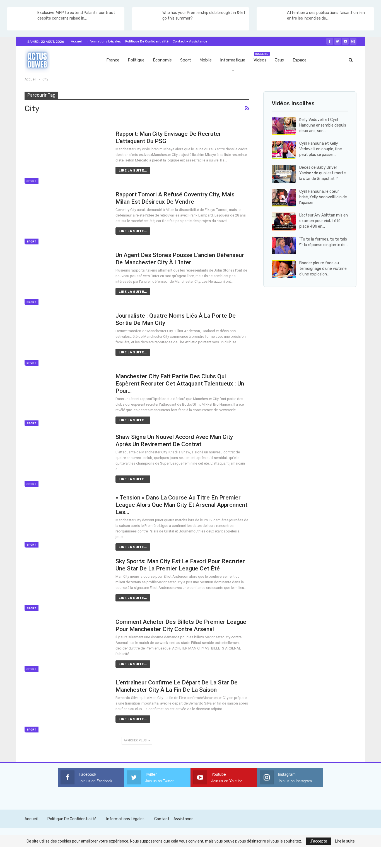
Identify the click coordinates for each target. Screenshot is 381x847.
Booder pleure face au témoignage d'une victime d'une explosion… (323, 269)
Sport (185, 60)
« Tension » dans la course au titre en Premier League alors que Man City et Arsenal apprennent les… (181, 504)
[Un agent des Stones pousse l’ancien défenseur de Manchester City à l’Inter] (66, 278)
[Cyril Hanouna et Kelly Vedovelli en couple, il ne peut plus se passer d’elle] (284, 150)
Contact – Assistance (190, 41)
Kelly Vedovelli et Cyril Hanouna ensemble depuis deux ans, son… (322, 125)
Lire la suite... (133, 170)
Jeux (279, 60)
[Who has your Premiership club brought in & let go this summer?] (147, 19)
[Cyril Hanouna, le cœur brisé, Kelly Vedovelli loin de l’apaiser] (284, 198)
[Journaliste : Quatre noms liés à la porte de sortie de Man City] (66, 339)
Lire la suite (345, 841)
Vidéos (261, 57)
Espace (300, 60)
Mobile (205, 60)
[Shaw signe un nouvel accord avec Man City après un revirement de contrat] (66, 460)
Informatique (232, 60)
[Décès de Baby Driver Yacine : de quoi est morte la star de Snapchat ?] (284, 174)
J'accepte (318, 841)
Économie (162, 60)
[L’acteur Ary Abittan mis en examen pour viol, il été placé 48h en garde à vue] (284, 221)
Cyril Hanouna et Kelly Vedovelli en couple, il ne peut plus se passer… (320, 149)
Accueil (77, 41)
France (112, 60)
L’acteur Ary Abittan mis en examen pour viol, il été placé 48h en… (323, 221)
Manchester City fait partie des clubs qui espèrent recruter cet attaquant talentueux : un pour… (179, 383)
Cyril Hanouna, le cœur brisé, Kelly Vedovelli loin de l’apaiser (323, 197)
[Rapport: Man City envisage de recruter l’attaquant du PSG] (66, 157)
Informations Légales (104, 41)
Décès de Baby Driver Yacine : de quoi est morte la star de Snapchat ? (322, 173)
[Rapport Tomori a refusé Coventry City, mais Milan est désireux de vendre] (66, 217)
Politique (136, 60)
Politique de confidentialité (146, 41)
